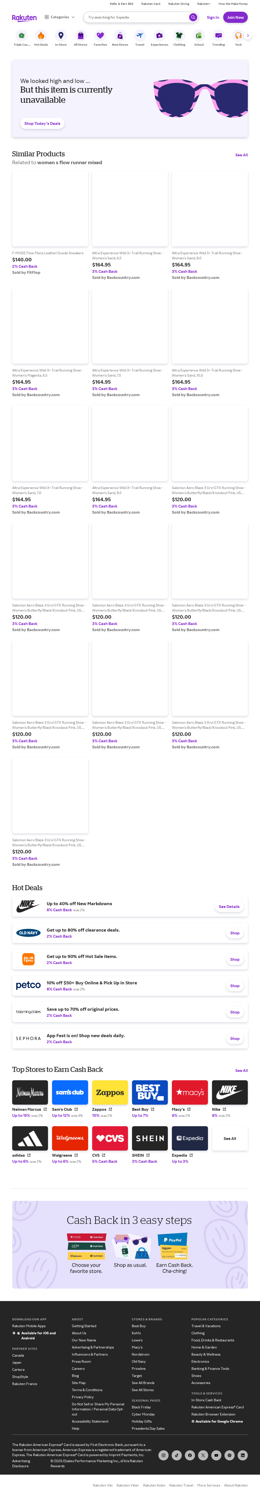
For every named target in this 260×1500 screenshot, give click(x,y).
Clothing (197, 1333)
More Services (208, 1485)
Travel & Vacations (205, 1326)
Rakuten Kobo (154, 1485)
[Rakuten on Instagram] (163, 1455)
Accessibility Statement (90, 1421)
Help (75, 1428)
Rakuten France (24, 1383)
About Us (79, 1333)
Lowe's (137, 1340)
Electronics (200, 1361)
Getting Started (84, 1326)
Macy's (137, 1347)
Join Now (235, 17)
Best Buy (139, 1326)
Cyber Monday (143, 1414)
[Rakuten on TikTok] (177, 1455)
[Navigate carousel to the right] (248, 35)
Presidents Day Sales (148, 1428)
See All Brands (143, 1382)
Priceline (139, 1368)
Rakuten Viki (102, 1485)
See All (241, 154)
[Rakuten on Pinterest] (229, 1455)
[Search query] (193, 17)
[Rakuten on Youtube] (216, 1455)
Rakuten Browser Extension (213, 1414)
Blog (75, 1375)
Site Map (79, 1382)
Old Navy (139, 1361)
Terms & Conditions (87, 1390)
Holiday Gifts (142, 1421)
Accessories (200, 1382)
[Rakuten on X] (203, 1455)
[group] (50, 223)
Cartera (18, 1369)
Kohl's (136, 1333)
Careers (78, 1368)
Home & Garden (204, 1347)
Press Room (81, 1361)
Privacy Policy (83, 1397)
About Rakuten (236, 1485)
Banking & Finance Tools (210, 1368)
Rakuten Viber (128, 1485)
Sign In (213, 17)
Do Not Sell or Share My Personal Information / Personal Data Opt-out (98, 1409)
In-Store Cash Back (206, 1400)
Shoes (196, 1375)
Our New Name (84, 1340)
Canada (18, 1355)
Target (137, 1375)
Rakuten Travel (181, 1485)
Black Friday (141, 1407)
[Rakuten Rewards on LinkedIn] (243, 1455)
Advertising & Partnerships (93, 1347)
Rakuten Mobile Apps (28, 1326)
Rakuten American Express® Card (217, 1407)
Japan (16, 1362)
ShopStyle (20, 1376)
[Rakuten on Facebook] (190, 1455)
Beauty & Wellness (205, 1354)
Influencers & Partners (90, 1354)
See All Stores (143, 1390)
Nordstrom (140, 1354)
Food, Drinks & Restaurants (212, 1340)
